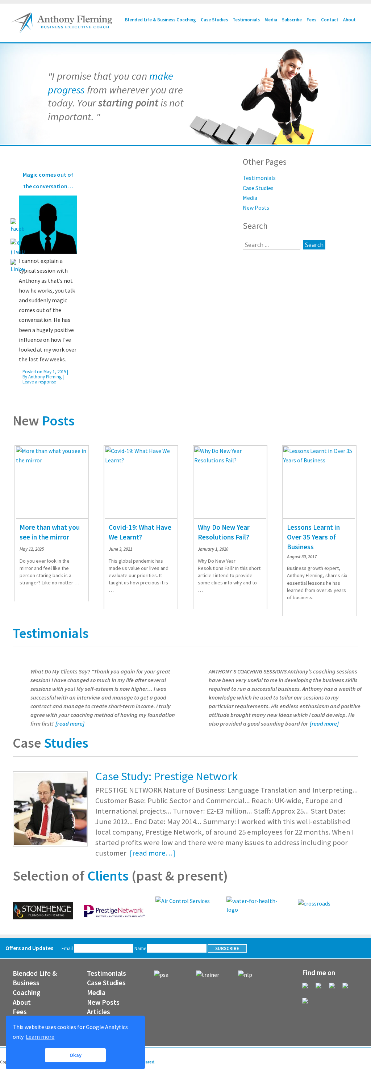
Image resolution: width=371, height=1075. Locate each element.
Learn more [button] (40, 1036)
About (349, 19)
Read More (31, 590)
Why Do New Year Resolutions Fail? (224, 532)
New (44, 420)
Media (270, 19)
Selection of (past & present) (120, 875)
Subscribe (292, 19)
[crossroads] (328, 911)
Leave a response (39, 382)
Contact (329, 19)
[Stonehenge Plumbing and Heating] (43, 911)
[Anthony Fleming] (61, 30)
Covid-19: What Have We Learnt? (140, 532)
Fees (311, 19)
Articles (98, 1011)
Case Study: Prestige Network (166, 776)
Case (50, 742)
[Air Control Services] (182, 900)
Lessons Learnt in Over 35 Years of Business (313, 537)
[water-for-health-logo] (256, 909)
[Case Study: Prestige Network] (50, 808)
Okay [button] (76, 1055)
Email (68, 948)
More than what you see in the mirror (50, 532)
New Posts (256, 207)
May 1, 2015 (54, 371)
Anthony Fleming (45, 376)
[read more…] (151, 853)
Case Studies (214, 19)
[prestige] (114, 911)
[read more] (69, 723)
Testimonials (246, 19)
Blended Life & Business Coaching (160, 19)
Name (140, 948)
